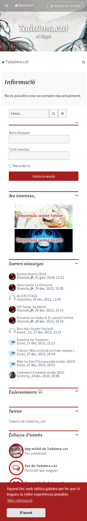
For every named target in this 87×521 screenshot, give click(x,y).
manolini (24, 299)
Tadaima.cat (43, 28)
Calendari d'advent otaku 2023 (40, 372)
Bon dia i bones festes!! (35, 328)
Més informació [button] (19, 501)
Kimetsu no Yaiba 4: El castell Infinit (45, 317)
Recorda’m (21, 165)
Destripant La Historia (34, 284)
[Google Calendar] (40, 392)
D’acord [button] (26, 512)
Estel (21, 343)
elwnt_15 (24, 332)
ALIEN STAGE (27, 295)
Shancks (23, 277)
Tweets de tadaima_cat (27, 421)
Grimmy (23, 375)
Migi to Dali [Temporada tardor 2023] (46, 361)
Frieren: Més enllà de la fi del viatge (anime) (47, 350)
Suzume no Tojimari (32, 339)
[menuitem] (24, 5)
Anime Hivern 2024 (31, 274)
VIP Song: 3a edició (31, 306)
